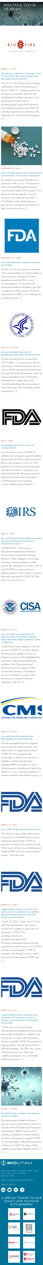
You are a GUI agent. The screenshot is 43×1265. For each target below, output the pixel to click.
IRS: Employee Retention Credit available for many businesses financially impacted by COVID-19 (21, 541)
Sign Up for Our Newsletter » (17, 1180)
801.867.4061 (8, 1176)
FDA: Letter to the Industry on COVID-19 (21, 829)
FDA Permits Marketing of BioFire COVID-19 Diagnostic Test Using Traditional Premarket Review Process (21, 76)
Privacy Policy (8, 1184)
